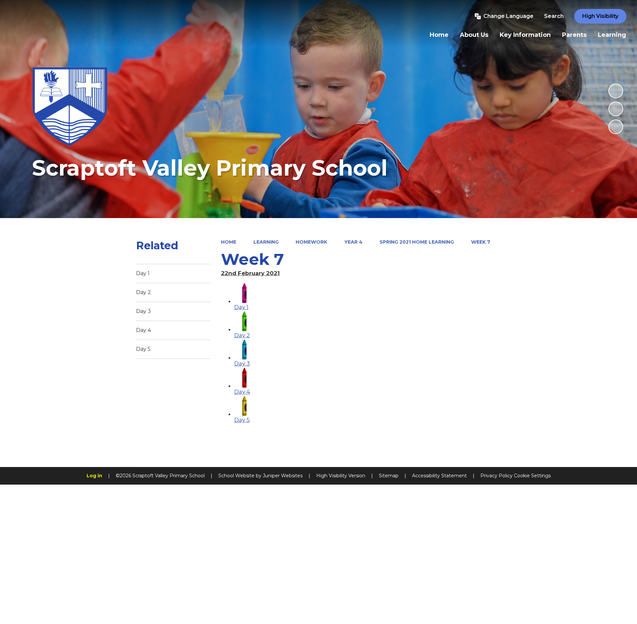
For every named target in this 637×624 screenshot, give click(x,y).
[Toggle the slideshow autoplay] (615, 91)
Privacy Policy (496, 476)
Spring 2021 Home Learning (417, 242)
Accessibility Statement (439, 476)
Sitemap (388, 476)
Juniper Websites (283, 476)
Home (228, 242)
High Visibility (600, 16)
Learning (266, 242)
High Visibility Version (340, 476)
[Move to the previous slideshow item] (615, 109)
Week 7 (480, 242)
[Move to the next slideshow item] (615, 126)
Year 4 (353, 242)
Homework (311, 242)
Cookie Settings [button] (532, 476)
